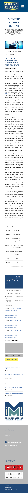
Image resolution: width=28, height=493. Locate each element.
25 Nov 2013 (8, 51)
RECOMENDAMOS (10, 54)
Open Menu (22, 6)
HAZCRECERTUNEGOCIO (11, 491)
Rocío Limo (18, 293)
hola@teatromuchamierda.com (14, 442)
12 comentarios (9, 370)
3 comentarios (9, 52)
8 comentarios (9, 378)
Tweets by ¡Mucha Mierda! (11, 445)
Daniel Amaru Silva (12, 290)
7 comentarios (9, 389)
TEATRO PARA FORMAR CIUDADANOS (14, 393)
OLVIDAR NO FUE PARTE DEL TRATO (13, 387)
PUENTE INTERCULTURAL (11, 381)
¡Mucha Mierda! (17, 51)
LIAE (6, 93)
